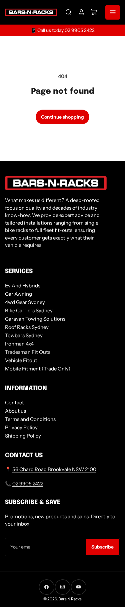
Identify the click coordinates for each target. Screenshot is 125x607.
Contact (14, 402)
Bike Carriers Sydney (29, 310)
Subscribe (102, 547)
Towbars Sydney (24, 335)
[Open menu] (112, 12)
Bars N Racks (70, 598)
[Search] (68, 12)
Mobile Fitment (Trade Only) (37, 368)
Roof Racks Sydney (27, 327)
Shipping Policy (23, 436)
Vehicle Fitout (21, 360)
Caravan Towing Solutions (35, 319)
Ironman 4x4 (19, 344)
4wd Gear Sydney (25, 302)
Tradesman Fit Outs (27, 352)
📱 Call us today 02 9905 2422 (63, 30)
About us (15, 411)
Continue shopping (62, 117)
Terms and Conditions (30, 419)
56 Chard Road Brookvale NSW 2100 (54, 469)
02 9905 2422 (27, 483)
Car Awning (18, 294)
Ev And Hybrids (22, 285)
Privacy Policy (21, 427)
